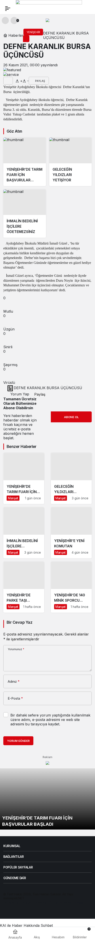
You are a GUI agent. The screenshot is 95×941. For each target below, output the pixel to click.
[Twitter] (13, 911)
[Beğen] (8, 81)
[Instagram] (20, 911)
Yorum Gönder (18, 741)
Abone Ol (71, 417)
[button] (5, 20)
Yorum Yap (19, 394)
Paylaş (39, 394)
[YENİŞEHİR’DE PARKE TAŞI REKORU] (23, 587)
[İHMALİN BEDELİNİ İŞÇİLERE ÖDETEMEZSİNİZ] (24, 213)
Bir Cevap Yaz (19, 622)
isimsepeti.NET (14, 898)
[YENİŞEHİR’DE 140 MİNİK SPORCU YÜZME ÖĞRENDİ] (71, 587)
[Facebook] (5, 911)
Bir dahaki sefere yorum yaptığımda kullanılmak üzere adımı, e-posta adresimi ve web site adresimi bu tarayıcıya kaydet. (50, 719)
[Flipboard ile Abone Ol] (11, 74)
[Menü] (7, 8)
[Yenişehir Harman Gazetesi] (49, 8)
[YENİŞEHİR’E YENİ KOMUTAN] (71, 532)
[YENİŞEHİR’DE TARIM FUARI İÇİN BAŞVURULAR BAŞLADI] (24, 162)
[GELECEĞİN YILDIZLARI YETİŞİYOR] (70, 162)
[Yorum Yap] (14, 81)
